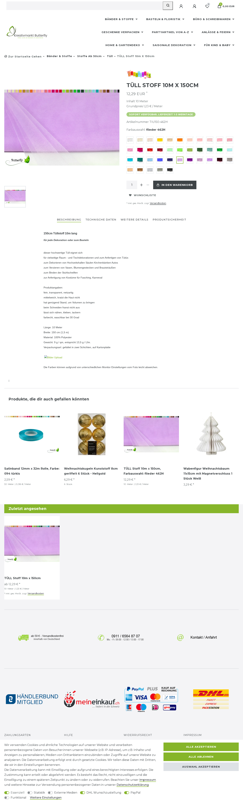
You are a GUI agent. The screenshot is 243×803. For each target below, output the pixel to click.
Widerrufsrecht (138, 735)
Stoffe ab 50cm (89, 56)
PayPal (136, 792)
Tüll (109, 56)
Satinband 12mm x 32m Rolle (31, 471)
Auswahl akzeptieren (201, 766)
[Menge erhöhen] (141, 185)
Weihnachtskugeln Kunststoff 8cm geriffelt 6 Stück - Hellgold (91, 471)
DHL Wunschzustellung (103, 792)
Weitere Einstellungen (46, 797)
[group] (92, 434)
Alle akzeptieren (201, 746)
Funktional (18, 797)
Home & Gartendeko (123, 45)
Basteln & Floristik (163, 19)
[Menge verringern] (148, 185)
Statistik (39, 792)
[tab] (69, 220)
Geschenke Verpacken (121, 32)
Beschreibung (69, 219)
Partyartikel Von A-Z (171, 32)
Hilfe (68, 735)
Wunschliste (145, 195)
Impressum (192, 735)
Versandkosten (158, 203)
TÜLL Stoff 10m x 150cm (144, 471)
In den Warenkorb (177, 185)
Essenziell (18, 792)
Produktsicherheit (169, 219)
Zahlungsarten (17, 735)
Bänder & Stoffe (120, 19)
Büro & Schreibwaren (212, 19)
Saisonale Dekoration (172, 45)
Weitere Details (134, 219)
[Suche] (168, 5)
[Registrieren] (194, 6)
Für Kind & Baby (217, 45)
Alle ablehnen (201, 756)
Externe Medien (65, 792)
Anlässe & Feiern (216, 32)
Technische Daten (100, 219)
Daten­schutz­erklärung (133, 784)
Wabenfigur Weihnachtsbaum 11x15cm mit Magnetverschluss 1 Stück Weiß (207, 473)
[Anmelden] (181, 6)
